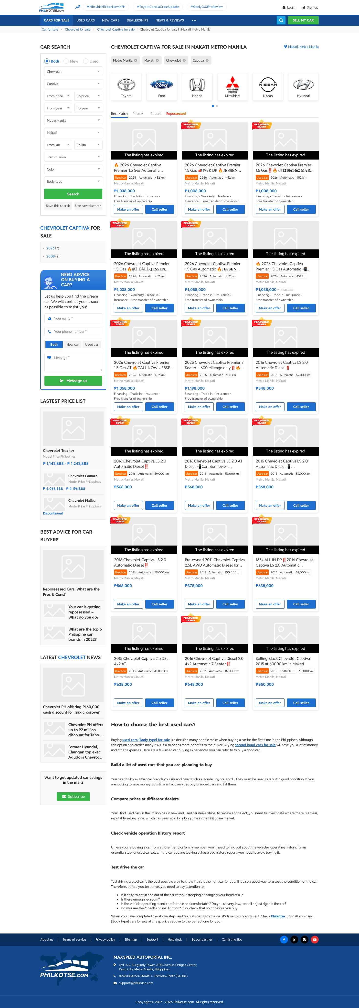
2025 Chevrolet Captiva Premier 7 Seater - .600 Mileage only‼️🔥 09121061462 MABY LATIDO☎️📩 (214, 365)
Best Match (119, 113)
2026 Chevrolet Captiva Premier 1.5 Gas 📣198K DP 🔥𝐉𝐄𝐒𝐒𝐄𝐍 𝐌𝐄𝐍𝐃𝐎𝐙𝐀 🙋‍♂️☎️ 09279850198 (213, 167)
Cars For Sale (56, 20)
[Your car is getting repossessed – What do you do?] (54, 610)
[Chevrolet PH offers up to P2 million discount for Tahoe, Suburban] (54, 728)
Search (73, 194)
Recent (156, 113)
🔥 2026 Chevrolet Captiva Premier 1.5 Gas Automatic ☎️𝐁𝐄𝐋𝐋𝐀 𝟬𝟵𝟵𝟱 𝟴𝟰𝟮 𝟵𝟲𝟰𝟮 (137, 167)
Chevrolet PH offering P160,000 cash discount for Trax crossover (71, 709)
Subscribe (76, 796)
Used (94, 61)
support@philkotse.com (136, 983)
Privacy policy (105, 939)
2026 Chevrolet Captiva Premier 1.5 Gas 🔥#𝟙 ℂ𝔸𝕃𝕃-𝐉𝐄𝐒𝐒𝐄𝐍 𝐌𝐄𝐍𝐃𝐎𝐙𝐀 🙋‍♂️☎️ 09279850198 (142, 266)
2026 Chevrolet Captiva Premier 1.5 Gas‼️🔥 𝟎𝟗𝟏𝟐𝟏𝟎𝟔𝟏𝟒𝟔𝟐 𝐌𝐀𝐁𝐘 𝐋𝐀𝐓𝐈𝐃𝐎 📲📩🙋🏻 (284, 167)
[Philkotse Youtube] (315, 940)
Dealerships (137, 20)
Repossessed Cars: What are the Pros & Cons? (71, 592)
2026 (50, 248)
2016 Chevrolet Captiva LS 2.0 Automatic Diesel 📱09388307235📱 (282, 464)
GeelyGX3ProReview (208, 7)
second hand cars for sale (255, 745)
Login (291, 7)
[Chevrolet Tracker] (73, 428)
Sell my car (303, 20)
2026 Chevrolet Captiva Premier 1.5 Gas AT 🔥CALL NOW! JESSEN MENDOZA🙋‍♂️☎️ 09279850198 (143, 365)
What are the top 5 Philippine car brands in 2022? (85, 634)
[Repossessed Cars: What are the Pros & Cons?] (73, 567)
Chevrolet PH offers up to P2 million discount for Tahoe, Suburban (85, 730)
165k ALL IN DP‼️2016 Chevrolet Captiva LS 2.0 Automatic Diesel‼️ (284, 562)
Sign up (312, 7)
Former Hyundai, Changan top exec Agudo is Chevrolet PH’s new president (85, 752)
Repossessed (176, 113)
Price (137, 113)
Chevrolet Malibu (81, 500)
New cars (110, 20)
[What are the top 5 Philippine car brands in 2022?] (54, 633)
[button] (213, 106)
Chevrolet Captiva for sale (116, 29)
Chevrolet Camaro (82, 476)
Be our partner (201, 939)
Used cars (85, 20)
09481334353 (129, 976)
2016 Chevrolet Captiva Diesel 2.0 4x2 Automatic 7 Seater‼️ (214, 661)
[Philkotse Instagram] (304, 940)
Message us (76, 380)
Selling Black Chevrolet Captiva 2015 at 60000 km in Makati (283, 661)
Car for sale (50, 29)
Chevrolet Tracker (58, 450)
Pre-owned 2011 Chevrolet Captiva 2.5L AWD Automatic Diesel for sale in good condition (215, 562)
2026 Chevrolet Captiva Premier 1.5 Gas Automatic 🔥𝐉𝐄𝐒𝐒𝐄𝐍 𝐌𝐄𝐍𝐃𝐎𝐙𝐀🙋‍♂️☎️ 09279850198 (213, 266)
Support (152, 939)
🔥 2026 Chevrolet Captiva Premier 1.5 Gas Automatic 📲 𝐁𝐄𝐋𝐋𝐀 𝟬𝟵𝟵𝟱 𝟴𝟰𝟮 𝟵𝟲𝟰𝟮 (281, 266)
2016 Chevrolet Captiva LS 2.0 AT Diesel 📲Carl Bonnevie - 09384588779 (214, 464)
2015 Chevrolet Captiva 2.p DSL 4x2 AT (141, 661)
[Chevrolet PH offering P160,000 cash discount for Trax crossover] (73, 685)
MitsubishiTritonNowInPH (107, 7)
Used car (91, 344)
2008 (50, 256)
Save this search (58, 206)
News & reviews (170, 20)
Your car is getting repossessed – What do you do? (84, 612)
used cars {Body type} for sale (146, 740)
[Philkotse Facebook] (284, 940)
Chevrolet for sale (77, 29)
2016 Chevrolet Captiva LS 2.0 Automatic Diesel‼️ (282, 365)
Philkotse (278, 916)
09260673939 (164, 976)
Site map (131, 939)
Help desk (175, 939)
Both (55, 61)
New (74, 61)
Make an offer (128, 209)
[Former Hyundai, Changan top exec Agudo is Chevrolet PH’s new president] (54, 750)
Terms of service (74, 939)
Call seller (160, 209)
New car (72, 344)
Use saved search (88, 206)
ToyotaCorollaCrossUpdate (159, 7)
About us (46, 939)
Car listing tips (232, 939)
